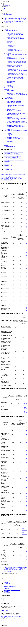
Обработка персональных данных (15, 35)
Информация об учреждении (14, 33)
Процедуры (9, 83)
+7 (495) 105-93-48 (8, 21)
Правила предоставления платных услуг (17, 74)
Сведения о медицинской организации (16, 31)
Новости (9, 42)
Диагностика (10, 82)
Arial (1, 5)
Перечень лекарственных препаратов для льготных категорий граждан (16, 119)
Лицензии (9, 47)
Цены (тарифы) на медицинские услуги (17, 54)
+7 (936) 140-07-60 (18, 21)
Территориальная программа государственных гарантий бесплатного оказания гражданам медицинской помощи (17, 104)
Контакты (6, 135)
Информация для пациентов (14, 101)
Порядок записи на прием (13, 69)
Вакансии (9, 97)
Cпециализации (11, 81)
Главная (6, 29)
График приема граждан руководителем (17, 39)
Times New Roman (6, 5)
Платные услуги (11, 109)
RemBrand (16, 614)
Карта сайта (7, 592)
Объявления (10, 43)
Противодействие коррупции (14, 50)
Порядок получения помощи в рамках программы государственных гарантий (17, 61)
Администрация (11, 91)
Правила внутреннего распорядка (15, 38)
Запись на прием (11, 99)
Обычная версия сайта (6, 14)
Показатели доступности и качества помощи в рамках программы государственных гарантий (16, 65)
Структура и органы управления (15, 34)
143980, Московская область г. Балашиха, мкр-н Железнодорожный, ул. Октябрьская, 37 (15, 19)
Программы (10, 86)
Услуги (5, 53)
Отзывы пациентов (11, 49)
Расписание (10, 41)
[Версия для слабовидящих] (2, 25)
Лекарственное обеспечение (14, 110)
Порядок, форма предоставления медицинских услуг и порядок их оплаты (15, 78)
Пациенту (6, 98)
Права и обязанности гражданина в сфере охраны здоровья (16, 114)
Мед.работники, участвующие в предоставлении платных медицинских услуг (17, 94)
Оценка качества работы (13, 123)
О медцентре (7, 30)
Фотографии (10, 46)
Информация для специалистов (12, 130)
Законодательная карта (12, 51)
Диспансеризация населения (14, 67)
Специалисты (10, 90)
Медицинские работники (10, 87)
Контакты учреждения (12, 137)
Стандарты (9, 134)
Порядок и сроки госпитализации (15, 73)
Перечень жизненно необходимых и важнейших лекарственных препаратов (17, 122)
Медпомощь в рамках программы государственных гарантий (15, 59)
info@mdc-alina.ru (8, 22)
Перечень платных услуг (13, 75)
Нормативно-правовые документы (15, 111)
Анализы (9, 85)
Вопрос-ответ (10, 129)
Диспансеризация (11, 107)
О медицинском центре (10, 146)
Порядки (9, 133)
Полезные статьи (11, 45)
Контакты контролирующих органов (16, 126)
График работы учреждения (14, 37)
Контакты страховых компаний (15, 125)
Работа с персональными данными (15, 127)
